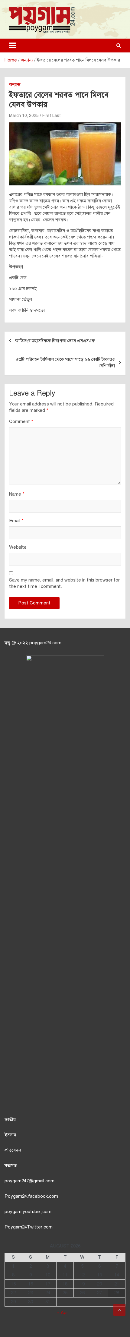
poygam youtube (23, 1211)
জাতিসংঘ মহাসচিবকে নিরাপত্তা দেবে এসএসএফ (55, 340)
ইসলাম (10, 1134)
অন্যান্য (14, 84)
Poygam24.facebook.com (31, 1196)
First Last (51, 115)
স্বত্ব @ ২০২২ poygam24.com (33, 642)
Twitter (34, 1227)
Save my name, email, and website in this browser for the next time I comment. (64, 583)
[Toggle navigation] (12, 45)
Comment (21, 421)
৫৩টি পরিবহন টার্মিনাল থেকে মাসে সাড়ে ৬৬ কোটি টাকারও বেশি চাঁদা (65, 362)
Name (16, 494)
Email (16, 520)
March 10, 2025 (24, 115)
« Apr (62, 1312)
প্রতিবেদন (13, 1150)
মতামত (11, 1165)
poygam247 (17, 1181)
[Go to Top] (119, 1310)
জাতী (9, 1119)
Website (18, 547)
